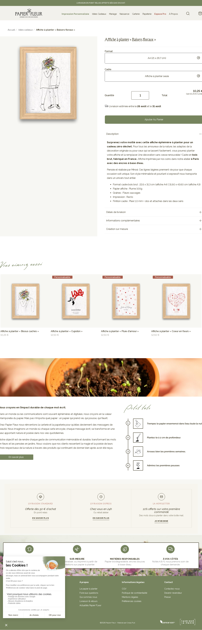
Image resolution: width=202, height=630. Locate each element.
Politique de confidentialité (134, 593)
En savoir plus (40, 518)
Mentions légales (130, 597)
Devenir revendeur (173, 593)
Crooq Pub (131, 623)
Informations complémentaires (123, 220)
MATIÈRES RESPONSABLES (125, 559)
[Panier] (200, 14)
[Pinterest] (47, 621)
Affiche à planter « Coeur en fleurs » (171, 331)
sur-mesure (77, 559)
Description (112, 133)
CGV (124, 589)
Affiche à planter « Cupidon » (67, 331)
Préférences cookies (131, 601)
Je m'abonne (161, 521)
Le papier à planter (88, 589)
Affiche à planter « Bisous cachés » (19, 331)
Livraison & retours (88, 601)
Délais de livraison (116, 212)
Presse (167, 597)
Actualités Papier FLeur (90, 605)
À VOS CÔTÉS (170, 559)
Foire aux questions (89, 593)
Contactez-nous (172, 589)
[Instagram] (40, 621)
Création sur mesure (117, 229)
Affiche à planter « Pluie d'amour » (120, 331)
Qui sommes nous (88, 597)
